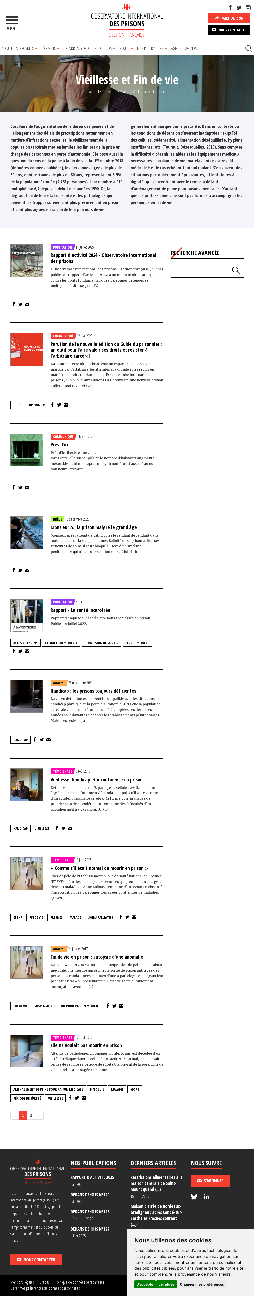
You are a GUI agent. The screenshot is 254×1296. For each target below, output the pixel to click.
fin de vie (36, 917)
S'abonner (213, 1181)
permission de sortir (101, 642)
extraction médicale (61, 642)
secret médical (137, 642)
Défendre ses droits (78, 48)
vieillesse (42, 828)
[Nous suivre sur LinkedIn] (206, 1197)
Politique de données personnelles (79, 1282)
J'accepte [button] (145, 1284)
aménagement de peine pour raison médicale (48, 1089)
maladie (117, 1089)
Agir (174, 48)
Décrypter (48, 48)
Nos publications (150, 48)
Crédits (45, 1282)
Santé (125, 92)
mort (134, 1089)
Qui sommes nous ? (114, 48)
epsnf (17, 917)
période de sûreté (27, 1098)
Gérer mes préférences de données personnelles (45, 1288)
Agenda (191, 48)
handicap (20, 739)
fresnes (56, 917)
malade (75, 917)
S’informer (24, 48)
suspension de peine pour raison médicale (67, 1006)
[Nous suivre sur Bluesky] (194, 1197)
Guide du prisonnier (29, 405)
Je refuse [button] (166, 1284)
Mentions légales (22, 1282)
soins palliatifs (100, 917)
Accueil (7, 48)
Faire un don (232, 18)
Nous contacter (232, 29)
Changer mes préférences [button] (202, 1284)
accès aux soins (25, 642)
